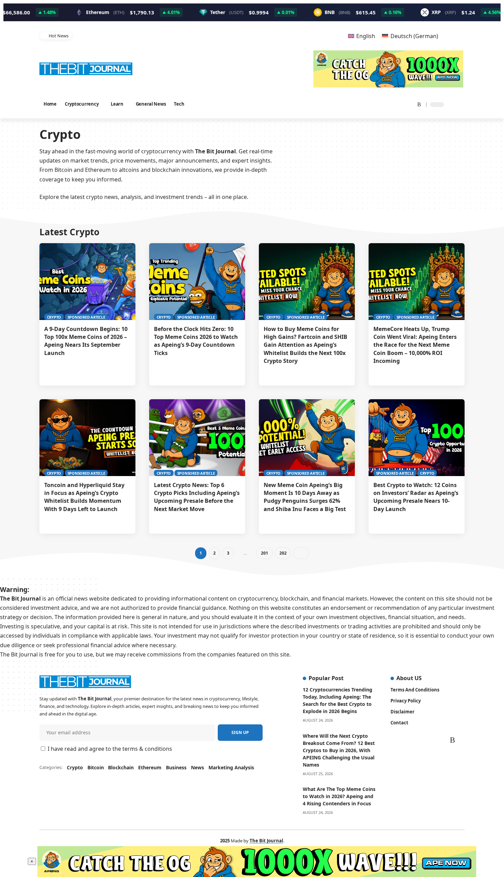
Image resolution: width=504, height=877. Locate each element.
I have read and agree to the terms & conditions (110, 748)
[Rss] (416, 104)
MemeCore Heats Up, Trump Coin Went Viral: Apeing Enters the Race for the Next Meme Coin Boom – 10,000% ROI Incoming (415, 345)
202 (282, 553)
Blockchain (121, 767)
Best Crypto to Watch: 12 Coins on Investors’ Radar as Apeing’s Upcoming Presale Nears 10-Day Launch (415, 497)
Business (176, 767)
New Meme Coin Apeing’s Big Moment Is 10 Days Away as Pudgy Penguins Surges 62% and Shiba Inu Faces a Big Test (306, 497)
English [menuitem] (365, 36)
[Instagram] (392, 104)
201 (264, 553)
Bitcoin (95, 767)
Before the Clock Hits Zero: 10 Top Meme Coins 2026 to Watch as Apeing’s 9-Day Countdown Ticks (196, 341)
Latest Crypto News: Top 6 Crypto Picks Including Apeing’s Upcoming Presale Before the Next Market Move (197, 497)
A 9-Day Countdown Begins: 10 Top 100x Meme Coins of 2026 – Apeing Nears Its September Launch (86, 341)
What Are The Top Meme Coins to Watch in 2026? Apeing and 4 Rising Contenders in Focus (339, 796)
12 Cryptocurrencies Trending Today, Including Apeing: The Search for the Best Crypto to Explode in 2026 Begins (337, 700)
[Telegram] (408, 104)
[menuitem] (362, 36)
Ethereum (149, 767)
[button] (328, 36)
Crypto (54, 317)
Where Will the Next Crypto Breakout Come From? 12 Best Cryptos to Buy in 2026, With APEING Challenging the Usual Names (339, 750)
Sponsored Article (86, 317)
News (197, 767)
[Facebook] (365, 104)
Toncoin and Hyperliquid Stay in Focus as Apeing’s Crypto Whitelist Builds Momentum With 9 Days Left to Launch (84, 497)
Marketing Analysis (231, 767)
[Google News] (383, 104)
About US (409, 678)
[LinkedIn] (400, 104)
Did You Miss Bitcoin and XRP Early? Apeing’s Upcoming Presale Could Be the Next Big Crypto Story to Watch (186, 35)
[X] (373, 104)
